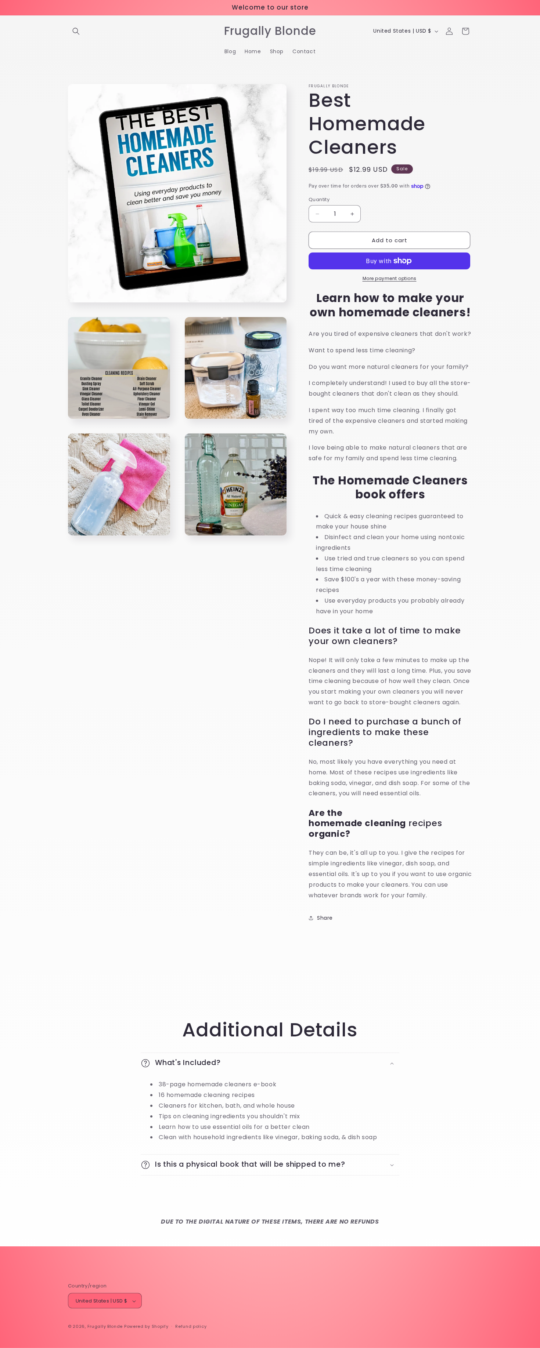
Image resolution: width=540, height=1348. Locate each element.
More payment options (390, 278)
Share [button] (325, 918)
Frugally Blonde (105, 1327)
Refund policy (190, 1326)
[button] (76, 31)
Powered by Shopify (146, 1327)
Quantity (319, 199)
